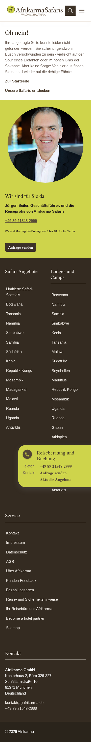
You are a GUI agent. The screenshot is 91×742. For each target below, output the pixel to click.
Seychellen (61, 370)
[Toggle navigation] (81, 10)
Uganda (12, 418)
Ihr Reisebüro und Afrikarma (29, 608)
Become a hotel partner (25, 618)
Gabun (57, 427)
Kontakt (12, 533)
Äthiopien (59, 437)
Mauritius (59, 380)
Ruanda (12, 408)
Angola (57, 471)
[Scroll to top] (80, 731)
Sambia (12, 342)
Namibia (13, 323)
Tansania (13, 314)
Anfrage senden (20, 247)
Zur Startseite (17, 81)
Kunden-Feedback (21, 580)
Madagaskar (16, 389)
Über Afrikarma (18, 571)
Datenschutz (16, 552)
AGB (10, 561)
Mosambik (15, 380)
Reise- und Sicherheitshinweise (32, 599)
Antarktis (13, 427)
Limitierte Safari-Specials (19, 292)
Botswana (14, 304)
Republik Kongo (19, 370)
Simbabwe (15, 332)
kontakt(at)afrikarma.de (24, 702)
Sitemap (13, 628)
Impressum (15, 542)
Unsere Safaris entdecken (27, 90)
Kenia (10, 361)
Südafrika (14, 351)
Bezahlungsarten (20, 590)
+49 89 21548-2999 (21, 220)
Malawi (12, 399)
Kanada (58, 480)
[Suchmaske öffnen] (70, 11)
